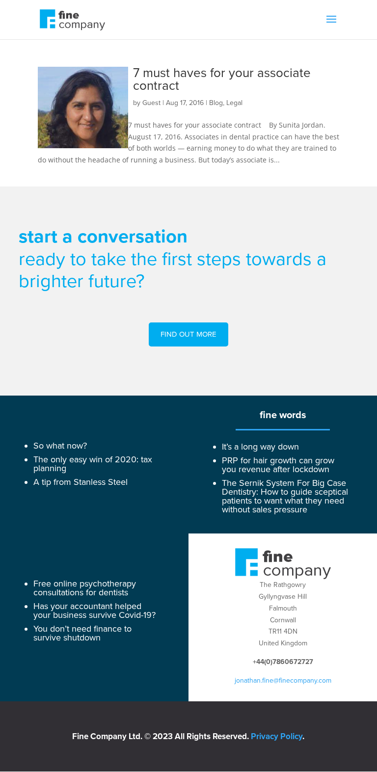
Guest (151, 103)
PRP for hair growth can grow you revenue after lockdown (278, 465)
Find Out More (188, 334)
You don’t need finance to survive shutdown (82, 633)
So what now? (60, 445)
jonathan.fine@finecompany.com (283, 680)
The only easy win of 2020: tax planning (92, 464)
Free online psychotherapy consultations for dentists (84, 588)
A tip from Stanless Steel (80, 482)
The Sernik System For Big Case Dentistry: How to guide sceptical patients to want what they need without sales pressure (285, 496)
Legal (234, 103)
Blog (216, 103)
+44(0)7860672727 (283, 662)
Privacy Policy (276, 736)
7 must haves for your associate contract (222, 79)
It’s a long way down (260, 446)
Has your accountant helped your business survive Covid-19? (94, 610)
